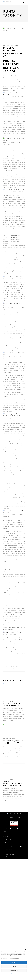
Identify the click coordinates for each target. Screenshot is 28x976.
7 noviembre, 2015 (7, 45)
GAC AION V (6, 837)
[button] (26, 949)
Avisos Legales (11, 973)
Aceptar (14, 962)
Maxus (4, 831)
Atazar (5, 666)
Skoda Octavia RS (7, 842)
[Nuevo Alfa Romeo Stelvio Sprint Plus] (14, 691)
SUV (23, 666)
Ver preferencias (14, 970)
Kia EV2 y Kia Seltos (8, 839)
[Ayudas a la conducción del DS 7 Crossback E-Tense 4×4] (14, 770)
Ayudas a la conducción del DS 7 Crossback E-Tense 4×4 (13, 783)
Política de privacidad (8, 854)
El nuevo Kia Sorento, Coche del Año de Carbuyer (13, 742)
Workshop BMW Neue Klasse (10, 834)
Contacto (5, 856)
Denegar (14, 966)
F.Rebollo (15, 45)
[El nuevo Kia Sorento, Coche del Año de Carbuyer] (14, 730)
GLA (11, 666)
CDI (9, 666)
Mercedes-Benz (17, 666)
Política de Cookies (7, 849)
